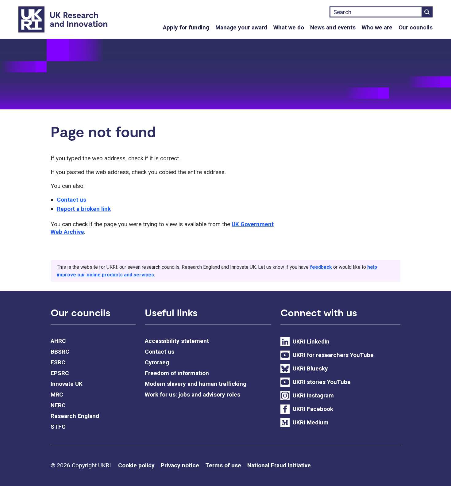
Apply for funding (186, 27)
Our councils (416, 27)
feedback (321, 267)
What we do (288, 27)
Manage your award (241, 27)
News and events (333, 27)
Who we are (377, 27)
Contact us (71, 199)
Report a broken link (84, 208)
